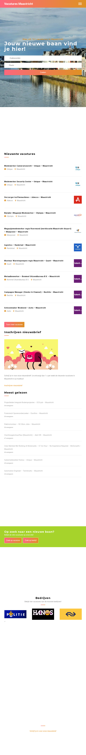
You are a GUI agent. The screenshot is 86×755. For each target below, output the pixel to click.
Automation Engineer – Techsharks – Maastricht (23, 471)
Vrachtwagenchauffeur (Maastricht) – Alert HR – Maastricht (28, 435)
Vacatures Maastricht (18, 3)
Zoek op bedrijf (31, 540)
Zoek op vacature (13, 540)
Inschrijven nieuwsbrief (13, 385)
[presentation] (4, 621)
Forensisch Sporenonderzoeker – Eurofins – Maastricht (26, 413)
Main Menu (80, 3)
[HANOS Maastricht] (43, 614)
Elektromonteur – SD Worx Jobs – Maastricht (22, 424)
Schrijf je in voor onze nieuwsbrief (43, 731)
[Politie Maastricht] (15, 614)
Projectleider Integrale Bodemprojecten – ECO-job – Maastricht (29, 402)
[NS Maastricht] (71, 614)
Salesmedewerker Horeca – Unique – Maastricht (23, 460)
